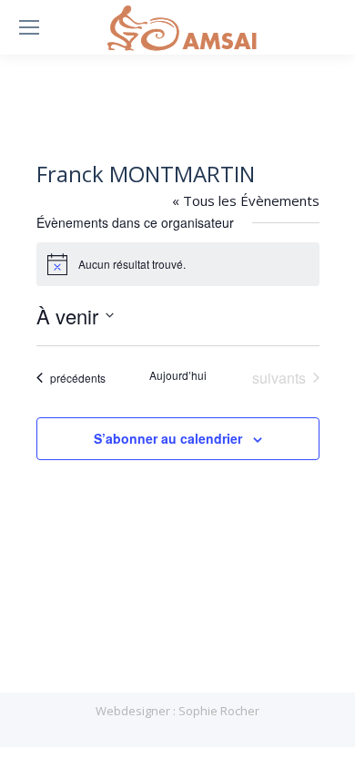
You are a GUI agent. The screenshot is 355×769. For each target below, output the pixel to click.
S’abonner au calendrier (168, 438)
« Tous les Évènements (246, 200)
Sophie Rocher (218, 710)
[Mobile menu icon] (29, 27)
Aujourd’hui (178, 375)
